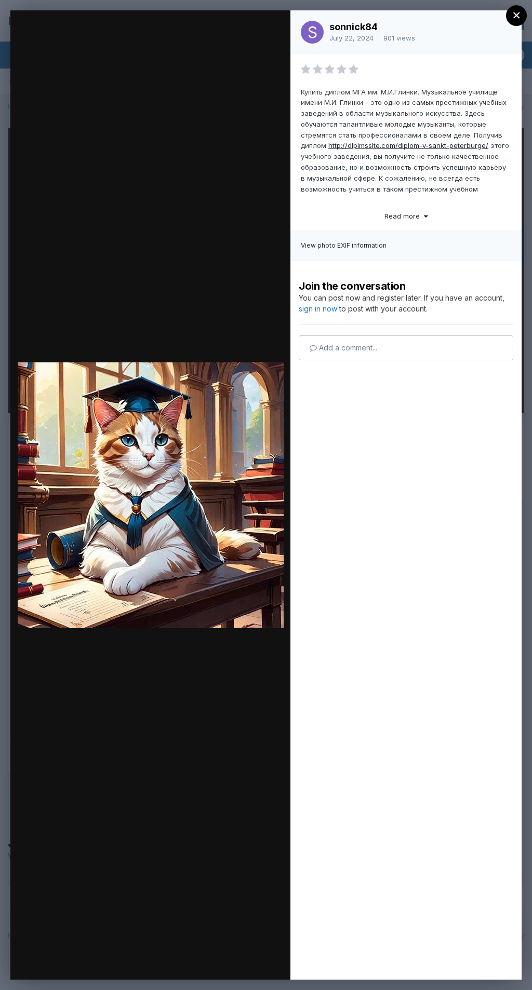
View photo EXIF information (344, 245)
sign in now (318, 308)
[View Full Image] (272, 29)
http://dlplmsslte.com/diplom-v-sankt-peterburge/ (408, 145)
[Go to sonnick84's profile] (312, 32)
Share (255, 961)
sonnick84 (353, 26)
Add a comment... (347, 347)
